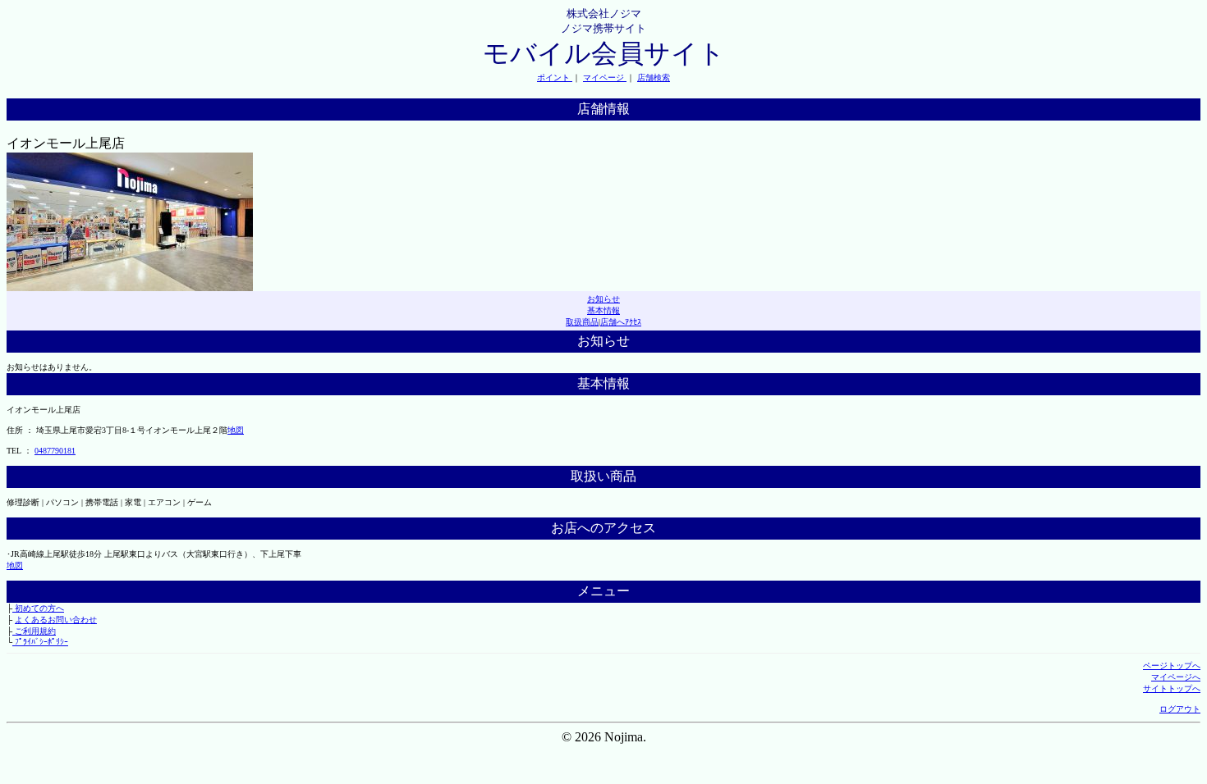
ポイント (554, 77)
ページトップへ (1171, 665)
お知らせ (603, 298)
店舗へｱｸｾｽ (620, 321)
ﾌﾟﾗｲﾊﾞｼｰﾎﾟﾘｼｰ (40, 641)
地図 (235, 430)
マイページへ (1175, 676)
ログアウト (1179, 708)
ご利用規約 (34, 631)
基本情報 (603, 310)
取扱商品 (582, 321)
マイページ (604, 77)
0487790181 (55, 450)
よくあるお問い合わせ (56, 619)
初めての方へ (38, 608)
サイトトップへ (1171, 688)
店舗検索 (653, 77)
